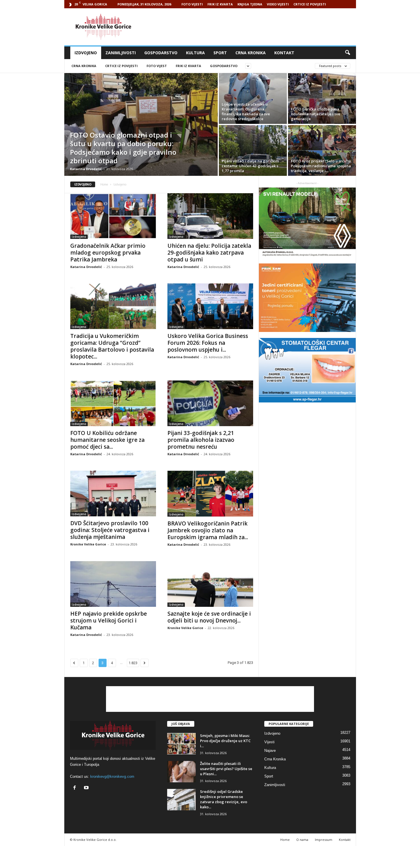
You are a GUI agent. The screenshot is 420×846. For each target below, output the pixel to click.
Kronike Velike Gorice (88, 544)
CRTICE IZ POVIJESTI (309, 4)
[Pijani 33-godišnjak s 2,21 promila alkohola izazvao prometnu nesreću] (210, 403)
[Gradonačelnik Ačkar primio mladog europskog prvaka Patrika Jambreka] (113, 216)
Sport (220, 52)
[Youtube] (87, 788)
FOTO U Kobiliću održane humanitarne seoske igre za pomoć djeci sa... (107, 439)
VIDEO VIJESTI (278, 4)
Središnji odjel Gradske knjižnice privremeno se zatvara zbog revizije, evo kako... (223, 799)
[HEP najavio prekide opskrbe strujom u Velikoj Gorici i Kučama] (113, 584)
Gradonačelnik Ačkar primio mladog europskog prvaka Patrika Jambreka (107, 252)
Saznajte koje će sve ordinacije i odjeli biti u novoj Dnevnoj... (209, 617)
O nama (302, 839)
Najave (270, 750)
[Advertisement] (252, 27)
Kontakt (284, 52)
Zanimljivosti (120, 52)
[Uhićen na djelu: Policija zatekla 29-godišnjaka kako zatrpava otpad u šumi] (210, 216)
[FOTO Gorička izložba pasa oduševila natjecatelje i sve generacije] (322, 98)
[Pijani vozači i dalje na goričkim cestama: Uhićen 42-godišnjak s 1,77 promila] (253, 150)
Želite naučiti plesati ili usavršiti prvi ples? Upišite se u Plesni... (226, 768)
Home (104, 184)
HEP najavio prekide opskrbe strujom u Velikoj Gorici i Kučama (108, 620)
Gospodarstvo (160, 52)
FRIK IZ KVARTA (220, 4)
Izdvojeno (86, 52)
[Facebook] (76, 788)
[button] (347, 53)
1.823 (133, 663)
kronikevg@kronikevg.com (112, 776)
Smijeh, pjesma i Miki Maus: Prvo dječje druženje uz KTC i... (225, 740)
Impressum (323, 839)
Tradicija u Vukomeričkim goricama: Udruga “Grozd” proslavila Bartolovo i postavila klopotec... (112, 346)
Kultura (195, 52)
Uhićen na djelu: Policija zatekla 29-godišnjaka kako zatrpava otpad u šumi (209, 252)
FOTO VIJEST (157, 66)
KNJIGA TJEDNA (249, 4)
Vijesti (269, 742)
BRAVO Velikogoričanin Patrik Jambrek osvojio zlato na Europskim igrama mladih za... (207, 530)
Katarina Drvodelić (86, 169)
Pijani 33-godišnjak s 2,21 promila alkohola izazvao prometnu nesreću (200, 439)
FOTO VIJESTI (192, 4)
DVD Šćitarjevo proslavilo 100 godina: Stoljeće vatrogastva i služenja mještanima (109, 530)
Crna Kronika (250, 52)
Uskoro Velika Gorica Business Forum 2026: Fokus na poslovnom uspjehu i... (207, 342)
